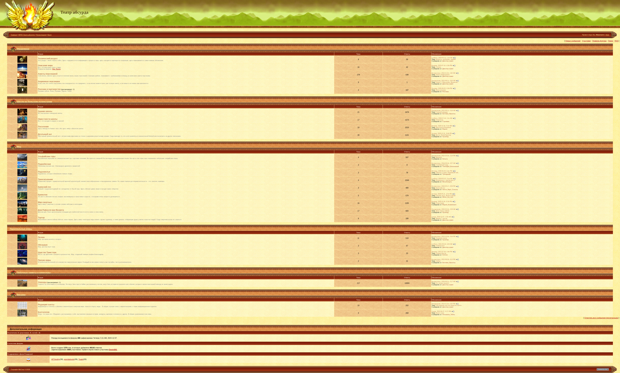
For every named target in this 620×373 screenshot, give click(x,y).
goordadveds (69, 359)
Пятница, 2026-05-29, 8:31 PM (442, 171)
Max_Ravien (56, 69)
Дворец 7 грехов (441, 218)
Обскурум (42, 245)
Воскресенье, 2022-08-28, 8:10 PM (443, 259)
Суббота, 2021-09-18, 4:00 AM (442, 244)
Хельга (445, 159)
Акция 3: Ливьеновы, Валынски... (447, 82)
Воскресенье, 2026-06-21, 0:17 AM (443, 281)
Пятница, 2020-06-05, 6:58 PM (442, 88)
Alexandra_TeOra (448, 314)
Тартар (41, 218)
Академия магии (441, 238)
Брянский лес (44, 187)
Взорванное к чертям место (445, 180)
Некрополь (439, 120)
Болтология (43, 312)
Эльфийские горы (46, 156)
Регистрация (41, 35)
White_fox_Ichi (447, 197)
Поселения (43, 127)
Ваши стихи (440, 313)
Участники (586, 41)
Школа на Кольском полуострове (34, 101)
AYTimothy (55, 359)
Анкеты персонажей (47, 74)
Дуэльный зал (45, 134)
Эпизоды (42, 282)
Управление (23, 49)
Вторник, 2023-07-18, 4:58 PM (442, 65)
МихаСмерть (447, 182)
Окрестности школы (47, 119)
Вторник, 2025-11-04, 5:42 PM (442, 126)
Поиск (610, 41)
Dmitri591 (113, 350)
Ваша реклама (441, 90)
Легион (41, 237)
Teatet (80, 359)
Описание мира (45, 65)
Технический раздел (47, 58)
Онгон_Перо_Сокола (450, 189)
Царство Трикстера (47, 252)
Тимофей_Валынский (450, 166)
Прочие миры (44, 260)
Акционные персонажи (49, 81)
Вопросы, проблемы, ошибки (446, 59)
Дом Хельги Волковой (443, 127)
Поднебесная (44, 164)
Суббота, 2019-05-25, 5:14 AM (442, 178)
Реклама (445, 91)
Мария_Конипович (449, 205)
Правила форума (599, 41)
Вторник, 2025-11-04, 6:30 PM (442, 201)
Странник (445, 121)
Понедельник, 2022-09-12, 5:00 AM (443, 80)
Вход (50, 35)
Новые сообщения (572, 41)
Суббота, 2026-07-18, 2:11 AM (442, 118)
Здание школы (45, 111)
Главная (14, 35)
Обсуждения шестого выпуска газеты (448, 305)
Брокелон (42, 195)
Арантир (445, 136)
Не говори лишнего (442, 283)
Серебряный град (442, 165)
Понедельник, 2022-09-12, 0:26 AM (443, 110)
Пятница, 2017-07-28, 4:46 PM (442, 251)
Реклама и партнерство (49, 89)
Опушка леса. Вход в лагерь (446, 195)
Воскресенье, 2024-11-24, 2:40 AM (443, 73)
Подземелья (44, 172)
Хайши (438, 261)
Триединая (446, 174)
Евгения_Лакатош (448, 114)
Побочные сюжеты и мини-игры (34, 272)
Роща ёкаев (440, 203)
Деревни (439, 157)
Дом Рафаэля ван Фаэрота (51, 210)
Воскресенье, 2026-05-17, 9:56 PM (443, 186)
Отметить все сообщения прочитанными (601, 318)
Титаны (438, 67)
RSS (607, 35)
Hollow (445, 255)
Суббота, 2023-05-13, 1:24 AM (442, 58)
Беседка (21, 294)
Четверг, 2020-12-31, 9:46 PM (442, 133)
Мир (19, 146)
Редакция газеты (46, 304)
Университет (440, 246)
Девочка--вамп (447, 61)
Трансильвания (45, 179)
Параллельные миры (21, 229)
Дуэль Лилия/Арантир (443, 135)
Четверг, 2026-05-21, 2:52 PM (442, 194)
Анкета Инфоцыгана (443, 75)
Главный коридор (442, 112)
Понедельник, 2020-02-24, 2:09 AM (443, 209)
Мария (444, 129)
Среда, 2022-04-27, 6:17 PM (441, 311)
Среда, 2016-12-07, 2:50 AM (441, 217)
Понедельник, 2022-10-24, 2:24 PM (443, 155)
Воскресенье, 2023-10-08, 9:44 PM (443, 236)
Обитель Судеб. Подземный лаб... (448, 172)
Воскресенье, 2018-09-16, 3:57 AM (443, 163)
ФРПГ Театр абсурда (26, 35)
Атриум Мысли (441, 253)
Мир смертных (45, 202)
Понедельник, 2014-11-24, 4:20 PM (443, 304)
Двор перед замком (442, 211)
